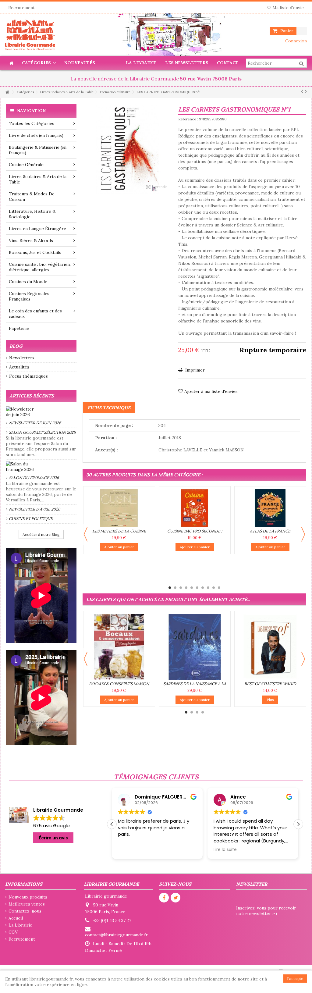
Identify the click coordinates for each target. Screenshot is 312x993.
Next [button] (303, 534)
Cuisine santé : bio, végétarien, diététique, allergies (40, 267)
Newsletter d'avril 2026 (34, 509)
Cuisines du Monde (28, 281)
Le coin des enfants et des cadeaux (35, 313)
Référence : (188, 119)
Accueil (16, 918)
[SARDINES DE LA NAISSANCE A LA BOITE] (195, 647)
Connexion (295, 41)
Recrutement (21, 7)
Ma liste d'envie (287, 7)
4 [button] (186, 587)
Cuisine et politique (31, 518)
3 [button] (180, 587)
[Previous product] (302, 91)
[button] (298, 824)
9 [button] (213, 587)
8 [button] (208, 587)
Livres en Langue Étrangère (37, 228)
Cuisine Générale (26, 164)
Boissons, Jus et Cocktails (35, 252)
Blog (15, 346)
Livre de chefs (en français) (36, 135)
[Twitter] (175, 897)
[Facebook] (164, 897)
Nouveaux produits (28, 897)
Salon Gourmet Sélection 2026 (42, 432)
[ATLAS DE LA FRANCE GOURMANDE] (270, 508)
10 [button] (219, 587)
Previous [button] (85, 534)
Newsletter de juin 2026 (35, 422)
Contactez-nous (25, 911)
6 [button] (197, 587)
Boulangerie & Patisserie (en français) (37, 149)
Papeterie (19, 328)
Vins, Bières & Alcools (31, 240)
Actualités (19, 367)
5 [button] (191, 587)
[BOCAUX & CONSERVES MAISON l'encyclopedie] (119, 647)
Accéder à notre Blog (41, 534)
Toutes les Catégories (31, 123)
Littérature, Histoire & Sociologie (32, 213)
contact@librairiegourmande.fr (116, 935)
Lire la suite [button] (129, 849)
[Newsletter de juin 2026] (41, 411)
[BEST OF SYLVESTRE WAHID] (270, 647)
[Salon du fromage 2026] (41, 466)
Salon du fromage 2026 (34, 477)
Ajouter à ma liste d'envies (211, 391)
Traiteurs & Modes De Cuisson (32, 196)
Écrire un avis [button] (53, 838)
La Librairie (20, 925)
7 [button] (202, 587)
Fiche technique (108, 408)
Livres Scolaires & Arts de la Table (37, 179)
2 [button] (175, 587)
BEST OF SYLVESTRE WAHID (270, 683)
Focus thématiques (28, 376)
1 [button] (169, 587)
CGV (13, 932)
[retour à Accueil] (7, 92)
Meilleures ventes (27, 904)
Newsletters (21, 358)
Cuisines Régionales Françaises (29, 296)
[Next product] (306, 91)
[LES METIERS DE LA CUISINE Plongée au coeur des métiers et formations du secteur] (119, 508)
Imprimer (194, 370)
